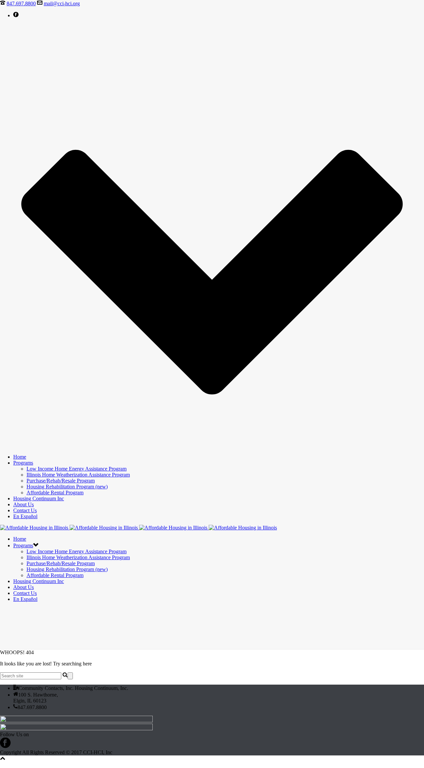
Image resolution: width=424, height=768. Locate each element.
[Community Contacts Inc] (138, 527)
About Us (23, 504)
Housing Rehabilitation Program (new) (67, 486)
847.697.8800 (21, 3)
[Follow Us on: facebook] (5, 746)
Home (19, 457)
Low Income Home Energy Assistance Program (76, 469)
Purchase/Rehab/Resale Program (60, 480)
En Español (25, 516)
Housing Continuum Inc (38, 498)
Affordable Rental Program (54, 492)
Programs (23, 463)
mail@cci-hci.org (62, 3)
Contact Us (25, 510)
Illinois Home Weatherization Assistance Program (78, 474)
